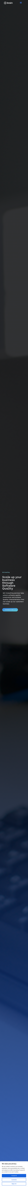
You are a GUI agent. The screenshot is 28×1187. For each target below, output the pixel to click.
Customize (14, 1179)
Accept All (14, 1175)
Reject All (14, 1183)
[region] (14, 1174)
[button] (20, 2)
